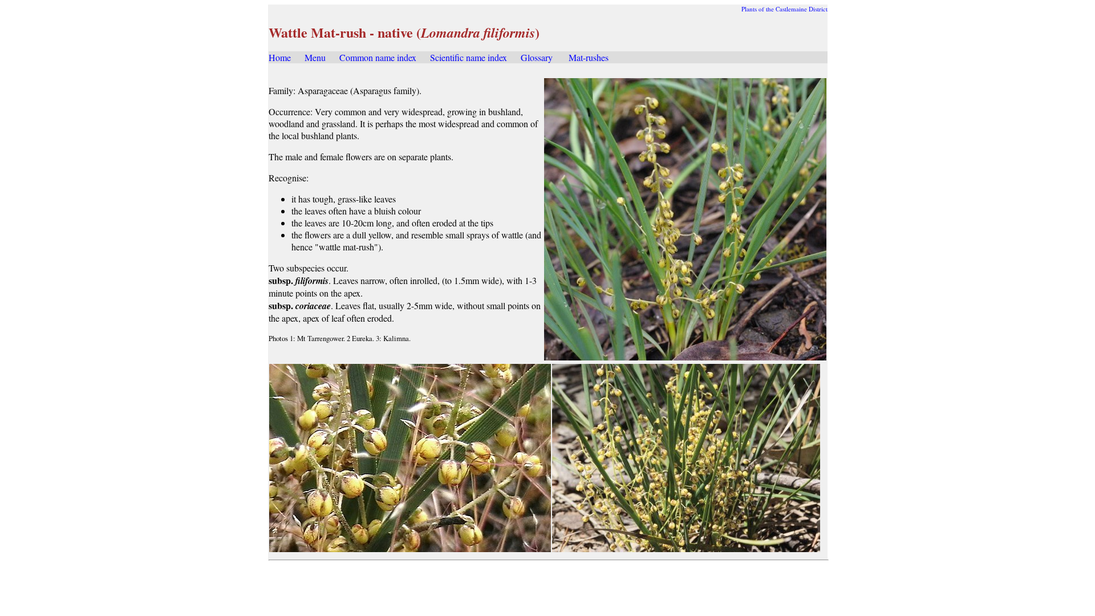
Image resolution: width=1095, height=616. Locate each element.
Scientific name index (468, 57)
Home (280, 57)
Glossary (537, 57)
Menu (315, 57)
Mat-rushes (589, 57)
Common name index (377, 57)
